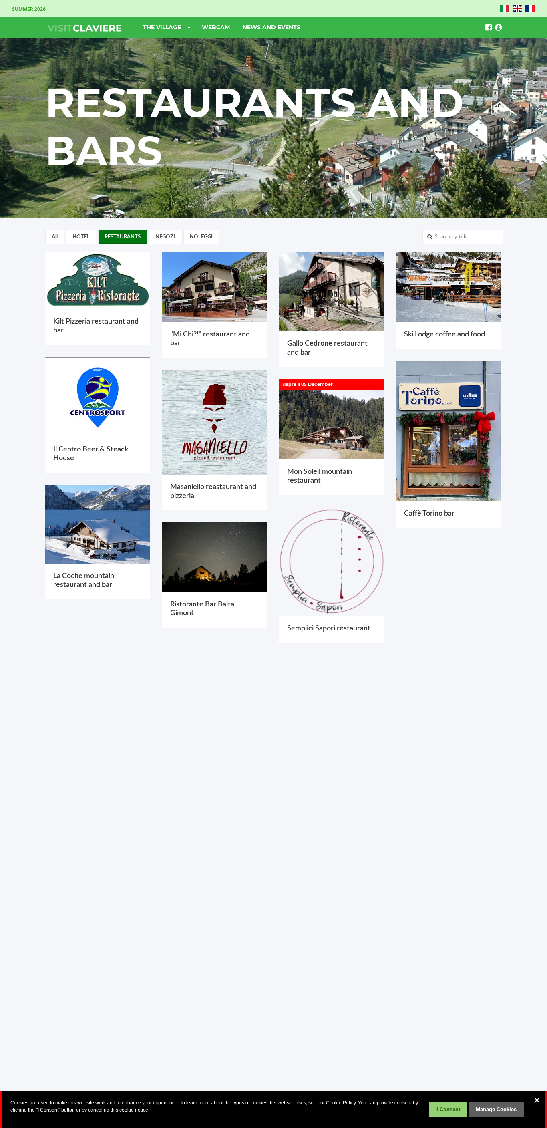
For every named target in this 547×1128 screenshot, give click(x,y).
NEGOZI (165, 237)
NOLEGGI (201, 237)
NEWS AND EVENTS (271, 27)
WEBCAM (216, 27)
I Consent (448, 1109)
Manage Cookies (496, 1109)
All (55, 237)
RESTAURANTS (123, 237)
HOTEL (81, 237)
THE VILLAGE (163, 27)
